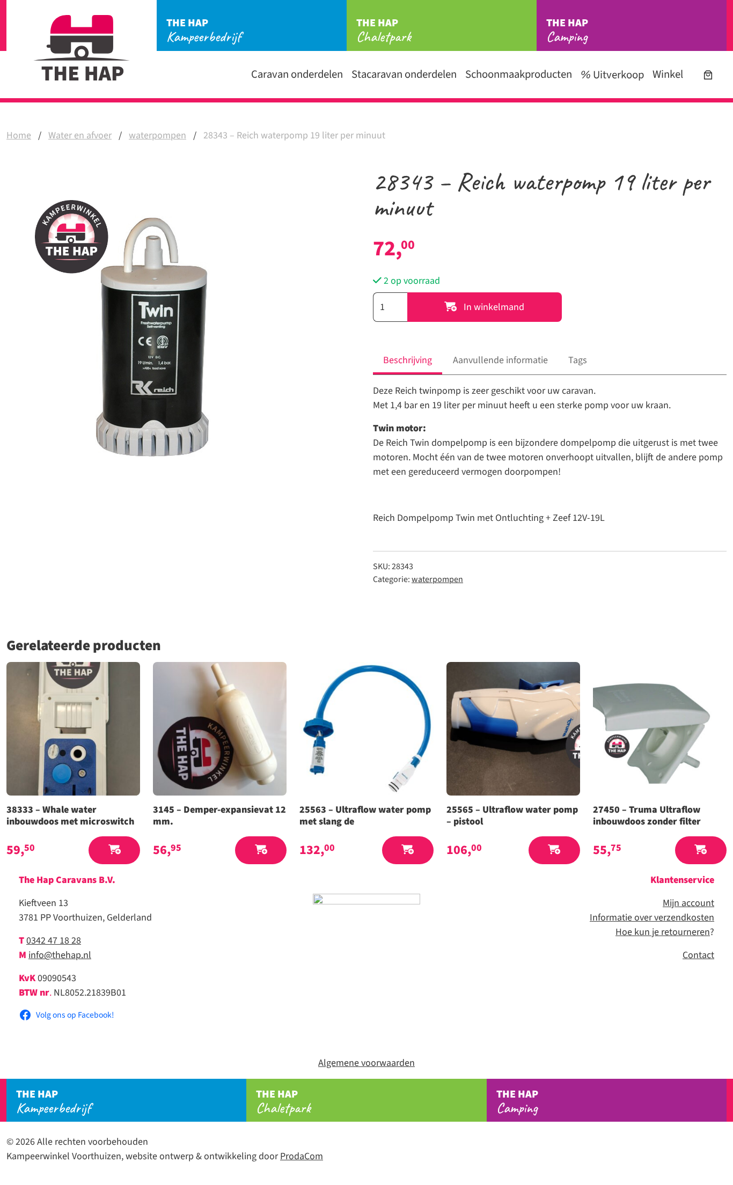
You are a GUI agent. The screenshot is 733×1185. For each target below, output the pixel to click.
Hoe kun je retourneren (662, 932)
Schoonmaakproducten (518, 74)
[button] (114, 850)
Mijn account (688, 903)
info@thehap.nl (59, 955)
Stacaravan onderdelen (404, 74)
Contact (698, 955)
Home (18, 135)
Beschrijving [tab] (407, 360)
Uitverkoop (617, 75)
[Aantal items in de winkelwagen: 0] (708, 75)
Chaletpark (383, 31)
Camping (567, 31)
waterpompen (157, 135)
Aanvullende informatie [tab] (500, 360)
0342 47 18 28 (53, 940)
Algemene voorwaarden (366, 1063)
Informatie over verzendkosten (652, 917)
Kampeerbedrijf (203, 31)
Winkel (668, 74)
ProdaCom (301, 1156)
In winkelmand (492, 307)
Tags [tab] (577, 360)
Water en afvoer (80, 135)
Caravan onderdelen (297, 74)
